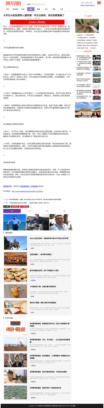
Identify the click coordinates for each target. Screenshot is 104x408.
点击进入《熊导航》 (37, 22)
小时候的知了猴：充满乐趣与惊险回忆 (43, 286)
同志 (30, 9)
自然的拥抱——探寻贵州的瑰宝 (40, 254)
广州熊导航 (24, 206)
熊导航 (29, 4)
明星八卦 (92, 5)
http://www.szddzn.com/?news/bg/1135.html (27, 191)
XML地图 (72, 406)
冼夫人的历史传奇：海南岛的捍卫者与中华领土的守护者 (49, 238)
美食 (23, 9)
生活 (46, 9)
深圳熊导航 (15, 206)
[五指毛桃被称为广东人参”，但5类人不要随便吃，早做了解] (87, 32)
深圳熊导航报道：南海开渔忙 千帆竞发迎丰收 (45, 388)
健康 (38, 9)
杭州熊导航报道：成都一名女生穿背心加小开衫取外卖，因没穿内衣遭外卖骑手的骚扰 (35, 199)
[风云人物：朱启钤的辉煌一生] (61, 230)
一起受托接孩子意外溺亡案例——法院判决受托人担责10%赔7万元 (29, 203)
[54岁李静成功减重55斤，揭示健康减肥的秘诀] (99, 32)
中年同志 (87, 5)
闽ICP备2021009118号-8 (62, 406)
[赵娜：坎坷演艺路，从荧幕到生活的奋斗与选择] (37, 230)
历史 (61, 9)
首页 (7, 9)
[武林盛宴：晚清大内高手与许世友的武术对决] (100, 32)
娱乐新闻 (15, 9)
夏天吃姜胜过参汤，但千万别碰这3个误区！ (45, 270)
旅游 (54, 9)
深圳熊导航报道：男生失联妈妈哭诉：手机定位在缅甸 (48, 372)
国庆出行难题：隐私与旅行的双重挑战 (43, 303)
